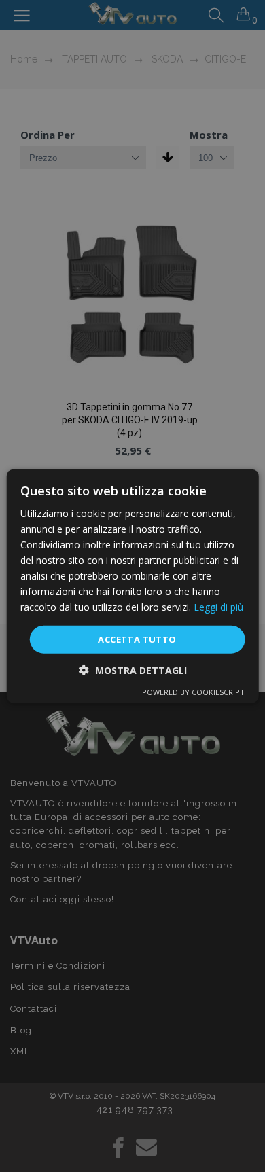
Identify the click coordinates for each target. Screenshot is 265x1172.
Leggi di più (218, 607)
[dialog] (133, 586)
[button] (133, 670)
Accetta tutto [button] (137, 639)
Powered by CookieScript (193, 692)
